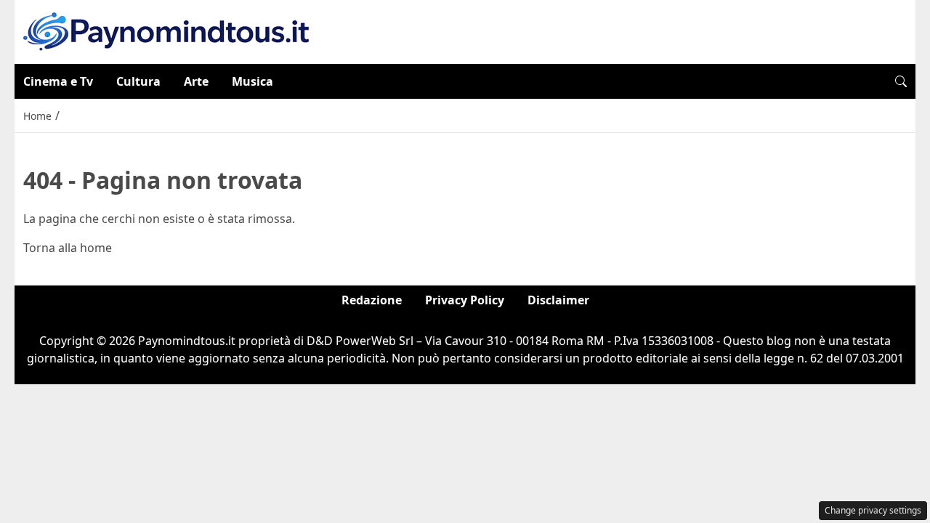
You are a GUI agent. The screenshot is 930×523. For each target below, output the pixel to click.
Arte (196, 81)
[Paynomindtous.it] (166, 30)
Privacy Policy (464, 300)
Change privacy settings (873, 510)
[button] (901, 81)
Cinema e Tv (58, 81)
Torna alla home (67, 248)
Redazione (371, 300)
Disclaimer (558, 300)
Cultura (138, 81)
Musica (252, 81)
